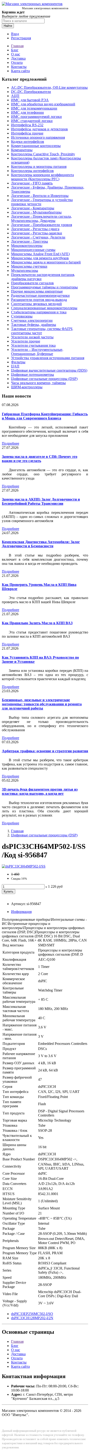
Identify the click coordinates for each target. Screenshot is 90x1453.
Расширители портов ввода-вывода (39, 300)
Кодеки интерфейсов (27, 142)
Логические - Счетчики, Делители (38, 237)
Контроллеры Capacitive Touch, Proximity (43, 154)
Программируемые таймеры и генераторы (44, 287)
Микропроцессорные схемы (33, 250)
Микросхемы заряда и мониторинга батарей (46, 262)
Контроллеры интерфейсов (32, 171)
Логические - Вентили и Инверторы (40, 196)
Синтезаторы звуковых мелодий (36, 304)
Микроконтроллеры (26, 246)
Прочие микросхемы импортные (37, 291)
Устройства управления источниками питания (47, 358)
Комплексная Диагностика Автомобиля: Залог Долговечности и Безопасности (41, 544)
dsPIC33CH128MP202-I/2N (32, 1318)
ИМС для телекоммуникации (34, 108)
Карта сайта (20, 71)
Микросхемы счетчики (29, 266)
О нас (15, 54)
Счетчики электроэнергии (32, 320)
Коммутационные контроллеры (36, 146)
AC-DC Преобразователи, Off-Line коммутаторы (49, 87)
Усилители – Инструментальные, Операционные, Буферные (37, 352)
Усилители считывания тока (33, 345)
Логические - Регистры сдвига (35, 229)
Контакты (19, 67)
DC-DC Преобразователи (31, 92)
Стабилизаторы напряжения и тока (38, 312)
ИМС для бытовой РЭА (30, 100)
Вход (15, 34)
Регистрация (21, 38)
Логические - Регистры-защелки (36, 233)
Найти (8, 26)
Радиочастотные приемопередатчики (40, 295)
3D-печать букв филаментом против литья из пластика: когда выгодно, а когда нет (40, 791)
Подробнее (10, 443)
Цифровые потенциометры (32, 374)
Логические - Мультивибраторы (36, 212)
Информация (21, 912)
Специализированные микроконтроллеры (44, 308)
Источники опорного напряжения (38, 137)
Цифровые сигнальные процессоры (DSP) (44, 379)
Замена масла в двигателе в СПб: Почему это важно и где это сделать (39, 459)
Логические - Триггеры (29, 241)
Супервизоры (22, 316)
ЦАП (15, 366)
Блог (14, 50)
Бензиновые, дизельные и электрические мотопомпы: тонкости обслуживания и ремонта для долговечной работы (42, 704)
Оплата (17, 62)
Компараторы (22, 150)
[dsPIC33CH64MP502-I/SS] (23, 866)
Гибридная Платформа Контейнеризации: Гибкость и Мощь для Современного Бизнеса (45, 416)
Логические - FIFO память (32, 183)
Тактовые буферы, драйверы (33, 325)
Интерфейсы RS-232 (27, 125)
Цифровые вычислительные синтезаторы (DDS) (49, 370)
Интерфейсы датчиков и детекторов (39, 129)
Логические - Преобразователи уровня (41, 225)
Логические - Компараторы (32, 208)
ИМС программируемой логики (36, 117)
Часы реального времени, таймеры (38, 383)
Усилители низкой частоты (32, 337)
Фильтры (18, 362)
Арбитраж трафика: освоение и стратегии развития (45, 751)
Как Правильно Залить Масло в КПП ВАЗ (37, 623)
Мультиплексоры (24, 270)
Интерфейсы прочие (27, 133)
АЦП (15, 96)
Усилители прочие (25, 341)
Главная (17, 46)
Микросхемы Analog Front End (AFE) (40, 254)
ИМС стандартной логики (32, 121)
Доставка (18, 58)
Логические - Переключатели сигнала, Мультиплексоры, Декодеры (41, 218)
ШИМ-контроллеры (26, 387)
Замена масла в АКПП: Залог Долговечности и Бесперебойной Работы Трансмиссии (41, 501)
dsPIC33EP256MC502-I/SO (32, 1314)
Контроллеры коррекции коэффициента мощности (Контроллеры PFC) (42, 177)
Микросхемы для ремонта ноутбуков (40, 258)
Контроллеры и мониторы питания (38, 166)
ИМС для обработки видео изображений (43, 104)
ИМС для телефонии (27, 112)
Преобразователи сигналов (32, 283)
